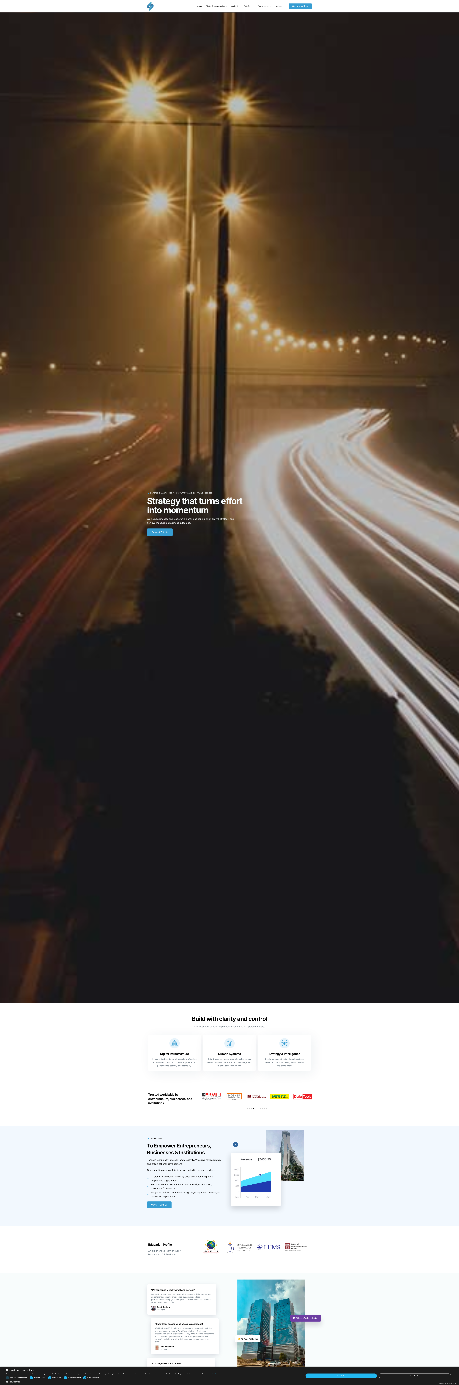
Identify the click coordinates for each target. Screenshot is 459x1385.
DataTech (248, 6)
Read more (216, 1374)
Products (278, 6)
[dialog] (229, 1376)
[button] (247, 1108)
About (199, 6)
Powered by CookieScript (448, 1384)
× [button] (456, 1369)
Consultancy (263, 6)
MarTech (234, 6)
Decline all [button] (415, 1376)
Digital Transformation (215, 6)
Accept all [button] (341, 1376)
